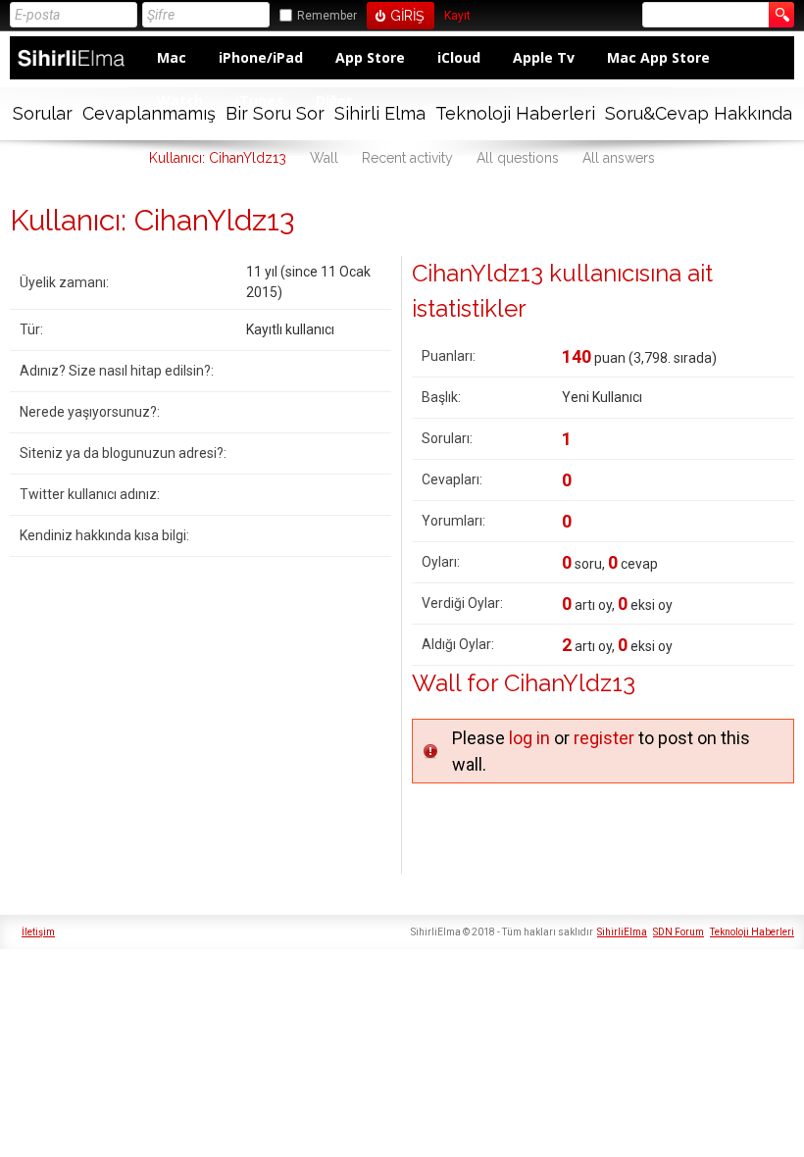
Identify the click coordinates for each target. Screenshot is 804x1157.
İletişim (38, 932)
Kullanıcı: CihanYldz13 (217, 158)
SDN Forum (678, 932)
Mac (171, 57)
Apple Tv (544, 57)
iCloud (458, 57)
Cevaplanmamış (149, 113)
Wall (324, 158)
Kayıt (457, 16)
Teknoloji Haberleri (515, 113)
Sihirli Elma (380, 113)
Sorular (43, 113)
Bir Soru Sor (275, 113)
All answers (618, 158)
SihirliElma (622, 932)
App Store (370, 57)
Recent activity (407, 158)
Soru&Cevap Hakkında (698, 113)
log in (529, 738)
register (604, 738)
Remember (327, 16)
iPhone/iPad (261, 57)
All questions (518, 158)
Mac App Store (658, 57)
